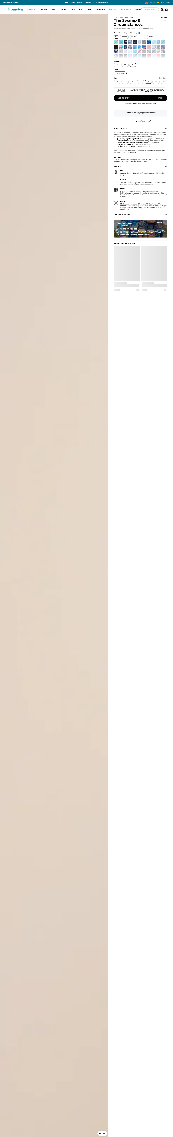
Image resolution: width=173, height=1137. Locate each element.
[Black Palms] (125, 42)
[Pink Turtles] (139, 51)
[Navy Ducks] (125, 46)
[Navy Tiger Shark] (120, 56)
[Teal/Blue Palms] (139, 56)
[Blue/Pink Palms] (130, 56)
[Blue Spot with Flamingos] (120, 42)
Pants (63, 9)
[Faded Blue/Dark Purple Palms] (120, 51)
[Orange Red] (149, 46)
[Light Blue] (135, 46)
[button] (31, 9)
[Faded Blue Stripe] (144, 51)
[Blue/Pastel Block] (139, 46)
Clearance (100, 9)
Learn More (140, 114)
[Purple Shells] (153, 56)
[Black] (116, 46)
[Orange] (149, 56)
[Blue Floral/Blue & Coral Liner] (139, 42)
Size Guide (163, 78)
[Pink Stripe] (158, 56)
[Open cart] (166, 9)
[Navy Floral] (158, 51)
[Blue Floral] (120, 46)
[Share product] (149, 121)
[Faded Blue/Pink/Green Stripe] (163, 46)
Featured (31, 9)
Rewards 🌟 (154, 2)
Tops (72, 9)
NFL (89, 9)
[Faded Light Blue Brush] (158, 42)
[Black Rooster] (125, 56)
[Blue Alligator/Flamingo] (149, 42)
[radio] (116, 42)
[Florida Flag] (116, 51)
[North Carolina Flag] (144, 46)
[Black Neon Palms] (163, 51)
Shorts (43, 9)
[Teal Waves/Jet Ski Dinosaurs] (135, 51)
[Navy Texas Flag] (163, 56)
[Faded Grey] (144, 42)
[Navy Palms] (135, 42)
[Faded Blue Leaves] (153, 46)
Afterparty (126, 9)
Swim (53, 9)
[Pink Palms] (125, 51)
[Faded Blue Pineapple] (130, 42)
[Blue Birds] (153, 42)
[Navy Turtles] (158, 46)
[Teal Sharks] (116, 42)
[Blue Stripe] (163, 42)
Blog (163, 2)
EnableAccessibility (10, 2)
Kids (81, 9)
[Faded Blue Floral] (130, 46)
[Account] (162, 9)
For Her (112, 9)
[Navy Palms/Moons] (144, 56)
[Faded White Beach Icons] (130, 51)
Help (168, 2)
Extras (138, 9)
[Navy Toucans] (149, 51)
